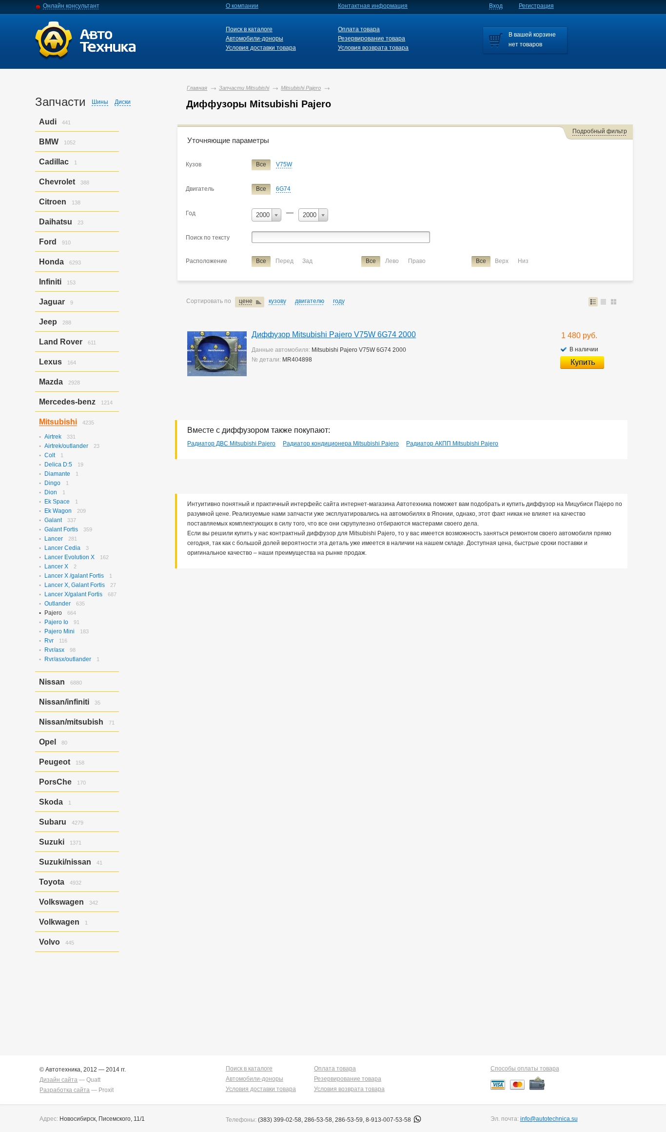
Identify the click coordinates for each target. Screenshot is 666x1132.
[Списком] (593, 301)
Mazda (51, 382)
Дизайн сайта (58, 1079)
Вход (496, 5)
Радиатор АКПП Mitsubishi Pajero (452, 443)
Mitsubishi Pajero (301, 88)
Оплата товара (359, 29)
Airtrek (52, 436)
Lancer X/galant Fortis (73, 594)
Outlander (57, 603)
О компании (242, 5)
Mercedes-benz (67, 402)
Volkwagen (59, 922)
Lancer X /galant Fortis (74, 575)
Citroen (52, 202)
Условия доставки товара (261, 47)
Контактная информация (373, 5)
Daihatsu (55, 222)
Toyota (51, 882)
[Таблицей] (603, 301)
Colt (49, 455)
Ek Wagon (58, 510)
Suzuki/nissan (65, 862)
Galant (53, 520)
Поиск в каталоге (249, 29)
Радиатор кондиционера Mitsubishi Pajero (341, 443)
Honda (51, 262)
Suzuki (51, 842)
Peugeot (54, 762)
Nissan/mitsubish (71, 722)
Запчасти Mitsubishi (244, 88)
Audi (48, 122)
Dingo (52, 483)
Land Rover (60, 342)
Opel (47, 742)
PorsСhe (55, 782)
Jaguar (52, 302)
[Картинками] (613, 301)
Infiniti (50, 282)
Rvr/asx (54, 650)
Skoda (51, 802)
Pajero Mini (59, 631)
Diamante (57, 473)
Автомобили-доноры (254, 38)
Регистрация (536, 5)
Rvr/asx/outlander (67, 659)
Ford (48, 242)
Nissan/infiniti (64, 702)
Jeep (48, 322)
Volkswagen (61, 902)
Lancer (53, 538)
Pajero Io (56, 622)
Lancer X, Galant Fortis (74, 585)
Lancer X (56, 566)
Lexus (50, 362)
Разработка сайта (64, 1090)
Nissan (52, 682)
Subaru (52, 822)
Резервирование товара (371, 38)
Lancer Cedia (62, 548)
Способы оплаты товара (524, 1068)
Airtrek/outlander (66, 446)
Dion (50, 492)
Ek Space (57, 501)
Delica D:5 (58, 464)
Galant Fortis (61, 529)
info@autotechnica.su (549, 1118)
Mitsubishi (58, 422)
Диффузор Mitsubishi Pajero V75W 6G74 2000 (334, 334)
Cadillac (54, 162)
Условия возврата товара (373, 47)
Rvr (49, 640)
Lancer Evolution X (69, 557)
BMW (49, 142)
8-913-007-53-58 (389, 1119)
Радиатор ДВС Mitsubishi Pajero (231, 443)
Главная (197, 88)
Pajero (53, 612)
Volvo (49, 942)
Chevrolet (57, 182)
